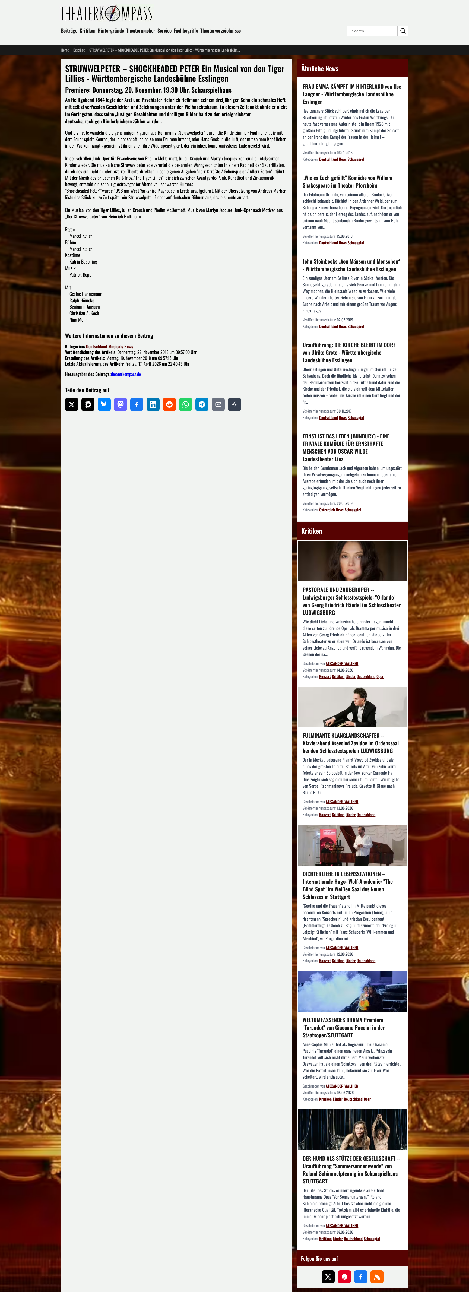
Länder (351, 676)
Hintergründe (111, 30)
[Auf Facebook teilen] (136, 404)
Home (65, 50)
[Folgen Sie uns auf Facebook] (360, 1276)
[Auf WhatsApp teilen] (185, 404)
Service (164, 30)
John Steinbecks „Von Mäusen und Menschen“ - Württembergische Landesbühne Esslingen (351, 265)
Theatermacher (140, 30)
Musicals (115, 346)
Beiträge (69, 30)
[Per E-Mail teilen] (218, 404)
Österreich (327, 509)
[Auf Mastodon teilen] (120, 404)
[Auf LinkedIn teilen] (153, 404)
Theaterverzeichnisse (220, 30)
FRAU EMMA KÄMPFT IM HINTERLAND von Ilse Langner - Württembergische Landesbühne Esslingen (352, 94)
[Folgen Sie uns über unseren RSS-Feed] (377, 1276)
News (128, 346)
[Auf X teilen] (71, 404)
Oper (380, 676)
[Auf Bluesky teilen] (104, 404)
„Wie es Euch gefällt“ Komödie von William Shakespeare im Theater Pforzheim (347, 181)
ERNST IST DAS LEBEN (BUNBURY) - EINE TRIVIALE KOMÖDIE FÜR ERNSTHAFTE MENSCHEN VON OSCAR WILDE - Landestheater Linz (346, 447)
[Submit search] (402, 31)
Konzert (325, 676)
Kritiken (88, 30)
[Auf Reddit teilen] (169, 404)
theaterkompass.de (126, 374)
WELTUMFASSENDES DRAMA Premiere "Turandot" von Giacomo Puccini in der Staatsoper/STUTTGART (344, 1027)
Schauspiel (356, 159)
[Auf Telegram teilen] (201, 404)
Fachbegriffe (186, 30)
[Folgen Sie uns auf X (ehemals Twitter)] (328, 1276)
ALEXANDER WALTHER (342, 663)
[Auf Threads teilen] (87, 404)
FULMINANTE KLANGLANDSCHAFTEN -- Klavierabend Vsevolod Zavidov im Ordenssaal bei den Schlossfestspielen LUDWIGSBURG (351, 743)
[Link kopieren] (234, 404)
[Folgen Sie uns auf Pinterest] (344, 1276)
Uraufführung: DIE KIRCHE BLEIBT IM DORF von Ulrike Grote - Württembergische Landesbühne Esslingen (349, 352)
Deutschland (96, 346)
